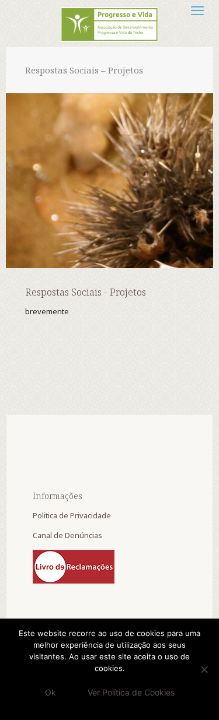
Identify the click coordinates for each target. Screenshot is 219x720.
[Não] (204, 669)
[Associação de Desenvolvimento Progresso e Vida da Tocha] (109, 23)
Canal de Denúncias (68, 535)
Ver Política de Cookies (131, 692)
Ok (50, 692)
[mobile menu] (197, 10)
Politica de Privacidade (73, 515)
